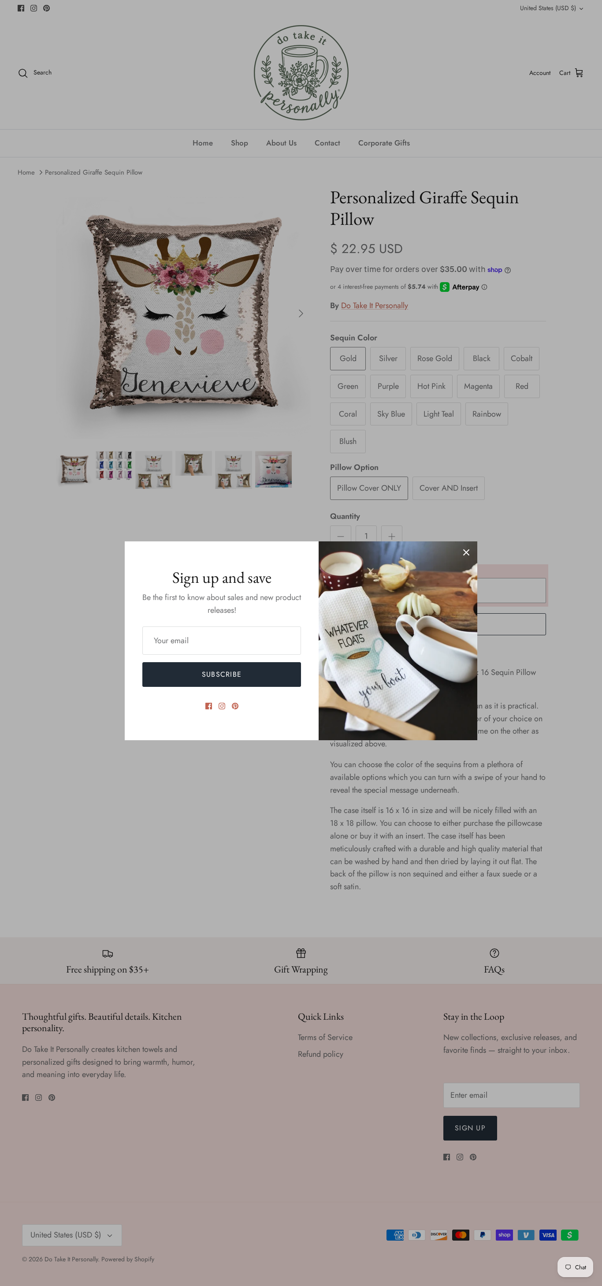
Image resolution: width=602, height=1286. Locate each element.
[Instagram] (222, 706)
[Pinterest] (235, 706)
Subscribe (222, 674)
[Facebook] (208, 706)
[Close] (466, 552)
